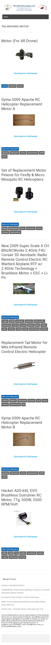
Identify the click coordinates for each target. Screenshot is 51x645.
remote (11, 329)
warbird (44, 329)
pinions (5, 232)
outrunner (13, 557)
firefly (4, 228)
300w (4, 553)
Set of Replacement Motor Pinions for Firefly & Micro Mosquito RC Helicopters (23, 175)
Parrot (4, 86)
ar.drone (12, 86)
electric (31, 325)
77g (16, 553)
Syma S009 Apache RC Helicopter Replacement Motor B (21, 422)
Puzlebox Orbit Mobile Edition (12, 585)
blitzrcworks (39, 321)
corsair (23, 325)
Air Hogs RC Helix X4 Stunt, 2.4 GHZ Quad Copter (20, 597)
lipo (37, 325)
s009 (42, 153)
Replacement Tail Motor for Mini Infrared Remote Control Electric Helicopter (24, 347)
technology (34, 329)
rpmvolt (22, 557)
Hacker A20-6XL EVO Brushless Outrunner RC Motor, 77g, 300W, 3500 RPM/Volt (21, 497)
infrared (31, 401)
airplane (29, 321)
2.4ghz (5, 321)
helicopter (14, 153)
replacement (33, 153)
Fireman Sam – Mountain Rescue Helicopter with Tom (22, 609)
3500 (11, 553)
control (15, 325)
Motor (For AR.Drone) (19, 41)
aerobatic (20, 321)
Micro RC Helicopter (10, 149)
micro (22, 228)
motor (20, 86)
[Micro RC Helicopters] (25, 10)
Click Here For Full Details (25, 73)
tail (23, 404)
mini (38, 401)
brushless (6, 325)
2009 (12, 321)
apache (5, 153)
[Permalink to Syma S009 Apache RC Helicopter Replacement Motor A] (25, 127)
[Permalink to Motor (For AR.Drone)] (25, 64)
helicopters (13, 228)
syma (4, 157)
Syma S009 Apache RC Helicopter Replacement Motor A (21, 104)
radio (4, 329)
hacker (40, 553)
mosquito (31, 228)
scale (19, 329)
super (25, 329)
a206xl (22, 553)
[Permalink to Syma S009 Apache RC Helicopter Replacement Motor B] (25, 447)
